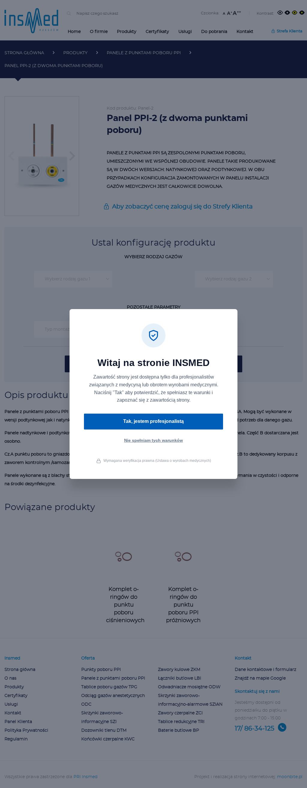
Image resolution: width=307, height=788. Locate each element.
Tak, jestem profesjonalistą (153, 421)
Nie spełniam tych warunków (153, 440)
